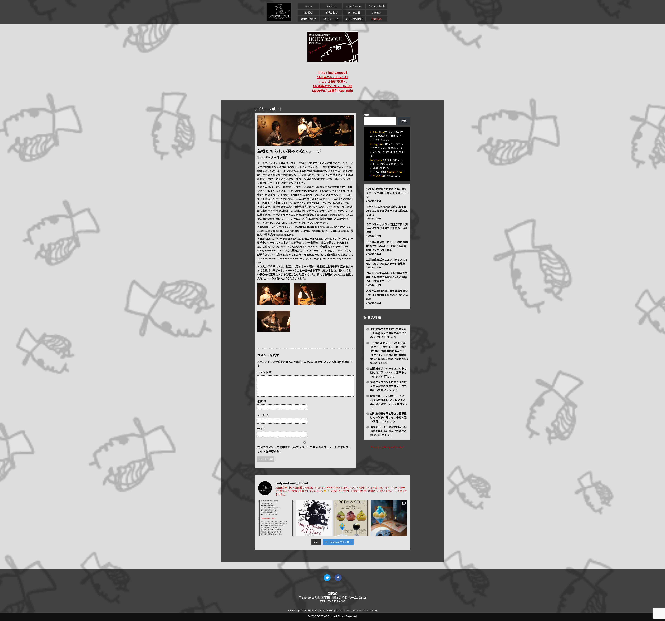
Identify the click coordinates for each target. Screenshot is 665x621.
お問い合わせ (308, 18)
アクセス (376, 12)
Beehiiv (399, 404)
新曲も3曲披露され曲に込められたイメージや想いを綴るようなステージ (387, 193)
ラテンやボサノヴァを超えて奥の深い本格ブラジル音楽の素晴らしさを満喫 (387, 228)
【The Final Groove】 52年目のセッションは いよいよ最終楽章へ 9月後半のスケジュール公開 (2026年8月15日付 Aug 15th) (332, 81)
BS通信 (308, 12)
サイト (261, 428)
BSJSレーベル (331, 18)
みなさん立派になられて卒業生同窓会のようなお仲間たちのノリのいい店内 (387, 295)
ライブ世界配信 (353, 18)
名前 (261, 401)
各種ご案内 (331, 12)
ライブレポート (376, 6)
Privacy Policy (344, 610)
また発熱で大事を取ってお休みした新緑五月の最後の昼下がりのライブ (388, 333)
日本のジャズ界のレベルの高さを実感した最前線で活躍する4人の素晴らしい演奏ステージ (387, 277)
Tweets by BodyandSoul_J (387, 447)
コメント (264, 372)
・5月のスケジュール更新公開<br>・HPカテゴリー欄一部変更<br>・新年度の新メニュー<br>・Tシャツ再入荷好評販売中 (388, 351)
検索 (366, 115)
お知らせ (331, 6)
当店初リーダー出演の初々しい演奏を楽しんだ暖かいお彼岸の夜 (388, 431)
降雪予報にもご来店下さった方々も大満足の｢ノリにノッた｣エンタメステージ (388, 400)
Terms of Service (363, 610)
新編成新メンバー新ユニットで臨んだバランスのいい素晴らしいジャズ (388, 372)
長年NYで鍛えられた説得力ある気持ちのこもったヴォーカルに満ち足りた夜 (387, 210)
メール (263, 415)
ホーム (308, 6)
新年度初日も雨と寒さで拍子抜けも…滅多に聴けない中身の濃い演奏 (388, 417)
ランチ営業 (354, 12)
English (376, 18)
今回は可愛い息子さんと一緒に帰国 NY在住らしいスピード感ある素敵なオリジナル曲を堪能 (387, 246)
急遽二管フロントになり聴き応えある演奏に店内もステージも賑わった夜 (388, 386)
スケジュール (354, 6)
